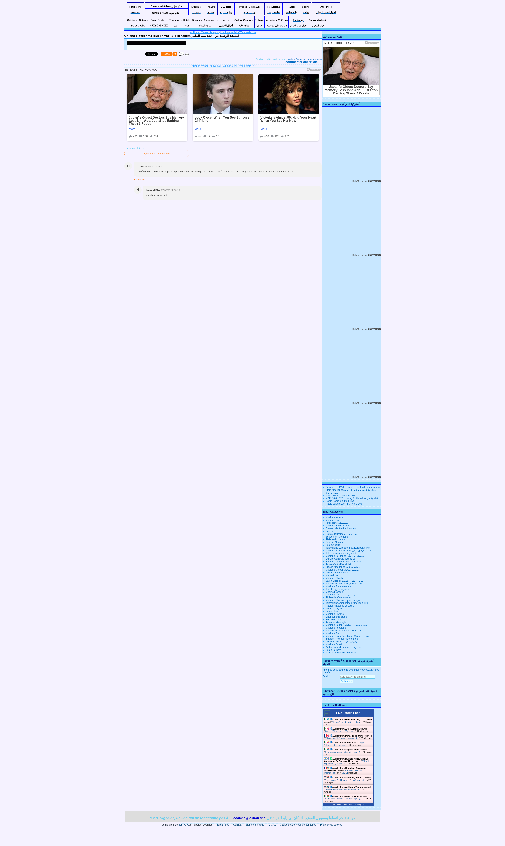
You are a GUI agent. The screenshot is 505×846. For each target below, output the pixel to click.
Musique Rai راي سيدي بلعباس (341, 594)
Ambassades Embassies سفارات (343, 647)
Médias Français (334, 592)
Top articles (223, 825)
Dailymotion (357, 255)
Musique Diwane (335, 614)
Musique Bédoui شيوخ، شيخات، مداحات (305, 59)
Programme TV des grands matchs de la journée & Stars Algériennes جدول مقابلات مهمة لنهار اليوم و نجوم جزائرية (353, 490)
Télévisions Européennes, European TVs (348, 547)
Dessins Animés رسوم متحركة (341, 641)
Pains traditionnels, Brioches (341, 652)
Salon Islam (332, 611)
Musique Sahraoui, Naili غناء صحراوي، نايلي (348, 550)
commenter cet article (301, 62)
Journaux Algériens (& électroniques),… (344, 752)
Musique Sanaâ (334, 644)
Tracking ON (359, 805)
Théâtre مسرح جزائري (337, 589)
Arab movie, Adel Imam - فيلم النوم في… (345, 780)
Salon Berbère (333, 650)
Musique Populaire (336, 627)
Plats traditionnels (335, 539)
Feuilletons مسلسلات (337, 523)
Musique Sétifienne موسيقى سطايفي (345, 556)
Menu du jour (333, 575)
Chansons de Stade (336, 616)
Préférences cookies (331, 825)
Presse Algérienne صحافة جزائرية (343, 567)
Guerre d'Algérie (334, 608)
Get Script (336, 805)
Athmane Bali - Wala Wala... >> (239, 32)
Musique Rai (332, 520)
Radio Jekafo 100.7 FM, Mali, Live (344, 503)
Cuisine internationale (337, 572)
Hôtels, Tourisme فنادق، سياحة (341, 534)
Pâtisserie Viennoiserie (338, 597)
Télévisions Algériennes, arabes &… (342, 738)
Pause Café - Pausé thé (338, 564)
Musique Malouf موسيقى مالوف (342, 569)
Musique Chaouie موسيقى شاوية (343, 600)
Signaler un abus (255, 825)
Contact (237, 825)
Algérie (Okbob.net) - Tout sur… (347, 722)
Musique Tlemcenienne (338, 586)
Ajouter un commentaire (157, 153)
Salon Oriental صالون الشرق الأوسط (344, 581)
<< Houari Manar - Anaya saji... (206, 32)
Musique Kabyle (334, 517)
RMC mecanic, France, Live (340, 495)
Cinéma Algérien (335, 542)
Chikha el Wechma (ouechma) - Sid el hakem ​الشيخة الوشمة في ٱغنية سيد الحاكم (181, 35)
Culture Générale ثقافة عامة (340, 558)
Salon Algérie (333, 545)
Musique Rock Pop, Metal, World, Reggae (348, 636)
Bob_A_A (183, 825)
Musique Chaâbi (334, 578)
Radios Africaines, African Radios (343, 561)
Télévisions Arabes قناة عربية (341, 553)
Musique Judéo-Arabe (338, 525)
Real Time (347, 805)
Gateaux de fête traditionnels (341, 528)
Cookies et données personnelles (298, 825)
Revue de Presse (335, 619)
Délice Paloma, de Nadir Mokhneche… (343, 789)
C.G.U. (272, 825)
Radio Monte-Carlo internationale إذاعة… (343, 771)
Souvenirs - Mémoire (337, 536)
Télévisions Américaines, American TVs (347, 603)
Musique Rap (333, 633)
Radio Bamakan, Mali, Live (340, 501)
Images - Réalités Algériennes (342, 639)
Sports (329, 531)
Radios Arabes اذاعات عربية (340, 605)
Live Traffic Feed (348, 713)
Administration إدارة (336, 622)
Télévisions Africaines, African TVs (344, 583)
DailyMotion (357, 181)
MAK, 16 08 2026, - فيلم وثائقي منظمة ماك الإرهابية (352, 498)
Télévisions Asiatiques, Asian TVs (343, 630)
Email (326, 676)
